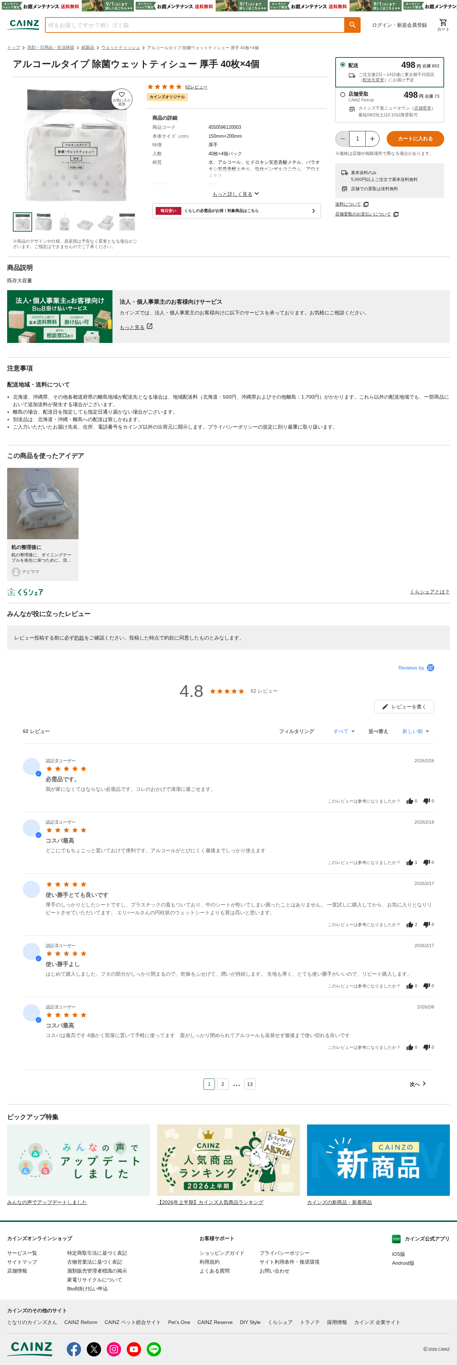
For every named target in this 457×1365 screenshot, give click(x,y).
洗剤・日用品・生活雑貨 (50, 47)
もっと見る (132, 327)
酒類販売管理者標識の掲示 (97, 1271)
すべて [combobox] (340, 731)
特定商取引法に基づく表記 (97, 1253)
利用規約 (210, 1262)
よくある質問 (215, 1271)
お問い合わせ (275, 1271)
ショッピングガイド (222, 1253)
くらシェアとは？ (430, 592)
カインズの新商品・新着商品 (339, 1202)
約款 (79, 638)
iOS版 (398, 1254)
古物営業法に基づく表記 (94, 1262)
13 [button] (250, 1084)
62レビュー (196, 87)
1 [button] (209, 1084)
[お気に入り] (121, 99)
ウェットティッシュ (120, 47)
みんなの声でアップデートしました (47, 1202)
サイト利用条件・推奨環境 (290, 1262)
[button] (353, 25)
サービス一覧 (22, 1253)
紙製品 (87, 47)
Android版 (403, 1263)
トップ (13, 47)
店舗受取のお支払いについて (363, 214)
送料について (348, 204)
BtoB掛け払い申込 (87, 1288)
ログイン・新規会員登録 (399, 25)
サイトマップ (22, 1262)
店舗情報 (17, 1271)
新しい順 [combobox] (412, 731)
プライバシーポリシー (285, 1253)
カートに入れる (415, 138)
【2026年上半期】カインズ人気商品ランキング (210, 1202)
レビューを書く (409, 706)
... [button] (236, 1083)
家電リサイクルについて (94, 1280)
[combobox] (189, 25)
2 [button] (222, 1084)
